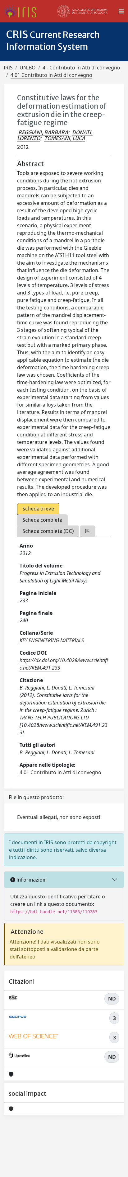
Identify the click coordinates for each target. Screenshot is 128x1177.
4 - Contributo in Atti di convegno (81, 67)
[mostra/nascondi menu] (121, 11)
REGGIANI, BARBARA (43, 132)
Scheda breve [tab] (38, 509)
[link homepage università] (82, 11)
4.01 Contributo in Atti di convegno (51, 75)
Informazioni (31, 880)
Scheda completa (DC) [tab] (48, 531)
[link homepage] (22, 11)
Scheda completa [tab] (42, 520)
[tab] (87, 531)
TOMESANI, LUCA (64, 138)
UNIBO (28, 67)
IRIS (8, 67)
